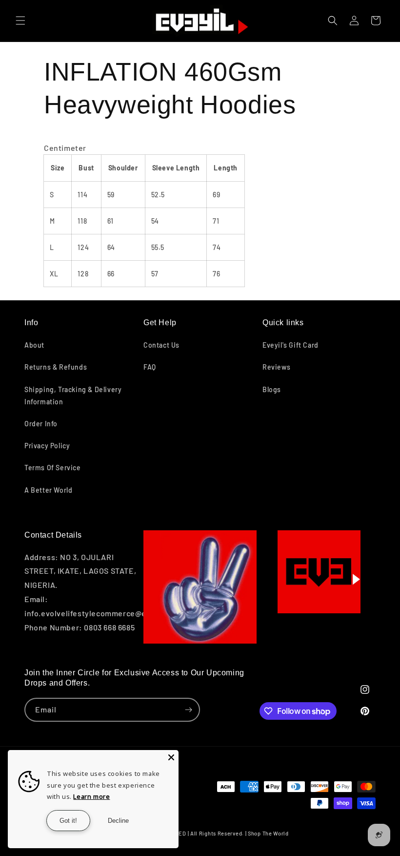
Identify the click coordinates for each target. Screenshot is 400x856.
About (34, 345)
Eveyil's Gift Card (290, 345)
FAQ (149, 367)
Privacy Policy (47, 445)
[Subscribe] (188, 710)
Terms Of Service (52, 467)
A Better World (48, 490)
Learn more (91, 796)
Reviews (276, 367)
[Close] (171, 757)
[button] (20, 20)
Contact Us (161, 345)
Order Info (41, 423)
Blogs (271, 389)
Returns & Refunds (55, 367)
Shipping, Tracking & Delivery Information (72, 395)
